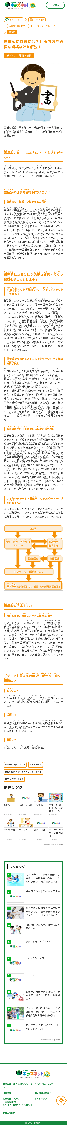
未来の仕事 (39, 19)
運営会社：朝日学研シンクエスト (17, 1086)
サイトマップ (41, 1098)
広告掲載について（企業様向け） (17, 1103)
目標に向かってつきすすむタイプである (23, 771)
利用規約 (7, 1093)
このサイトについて (44, 1084)
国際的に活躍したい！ (15, 764)
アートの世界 (35, 764)
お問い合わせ (9, 1113)
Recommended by (50, 844)
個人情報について (43, 1093)
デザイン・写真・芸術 (45, 26)
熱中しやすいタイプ (14, 778)
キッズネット (16, 19)
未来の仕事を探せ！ (18, 26)
